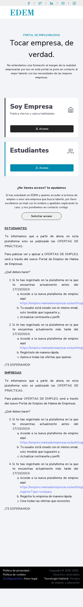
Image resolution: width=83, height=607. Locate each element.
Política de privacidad (16, 570)
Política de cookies (14, 574)
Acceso (43, 129)
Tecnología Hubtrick (56, 578)
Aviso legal (30, 578)
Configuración (12, 578)
